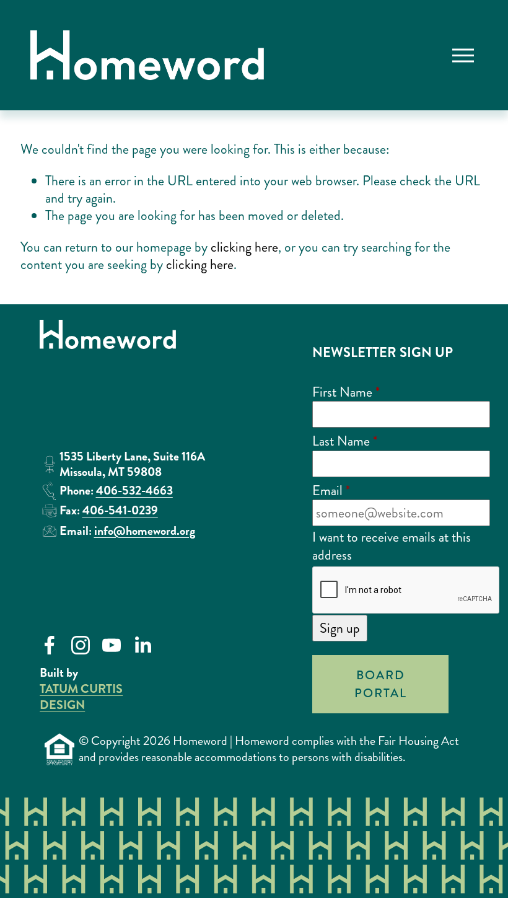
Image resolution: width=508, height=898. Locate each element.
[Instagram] (80, 645)
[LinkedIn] (142, 645)
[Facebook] (49, 645)
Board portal (380, 684)
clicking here (244, 247)
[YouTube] (111, 645)
